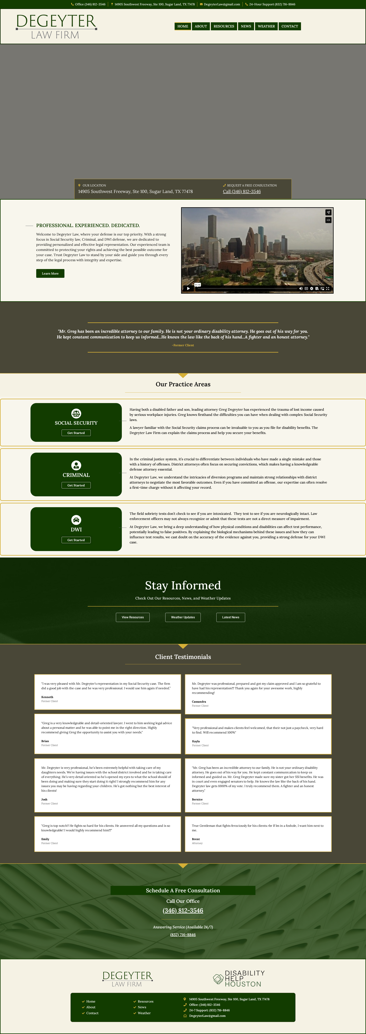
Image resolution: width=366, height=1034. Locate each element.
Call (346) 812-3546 (242, 191)
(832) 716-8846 (183, 934)
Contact (290, 26)
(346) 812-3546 (183, 910)
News (246, 26)
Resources (224, 26)
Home (182, 26)
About (201, 26)
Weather (266, 26)
